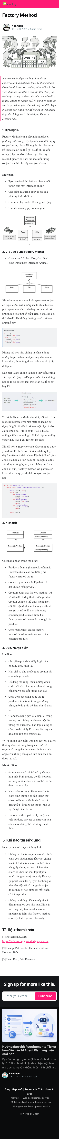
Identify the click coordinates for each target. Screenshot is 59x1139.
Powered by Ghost (29, 1113)
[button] (54, 4)
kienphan (14, 1073)
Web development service (36, 1097)
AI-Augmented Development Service (31, 1106)
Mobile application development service (31, 1102)
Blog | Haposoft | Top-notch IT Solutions (28, 1089)
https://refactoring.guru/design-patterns (25, 941)
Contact (15, 1097)
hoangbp (17, 25)
